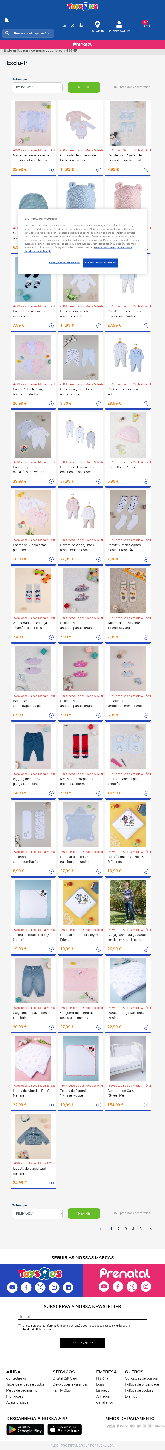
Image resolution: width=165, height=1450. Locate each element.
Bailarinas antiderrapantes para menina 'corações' (28, 704)
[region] (82, 241)
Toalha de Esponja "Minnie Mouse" (73, 1093)
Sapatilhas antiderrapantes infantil (124, 703)
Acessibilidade (17, 1402)
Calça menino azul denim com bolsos (31, 1015)
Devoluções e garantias (70, 1384)
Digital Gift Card (65, 1378)
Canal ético (104, 1402)
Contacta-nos (16, 1378)
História (102, 1378)
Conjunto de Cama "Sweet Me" (121, 1093)
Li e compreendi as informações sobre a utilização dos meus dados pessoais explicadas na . (77, 1328)
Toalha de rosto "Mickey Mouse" (31, 937)
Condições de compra (141, 1378)
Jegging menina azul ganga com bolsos (28, 781)
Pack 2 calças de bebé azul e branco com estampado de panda (76, 392)
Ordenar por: (20, 79)
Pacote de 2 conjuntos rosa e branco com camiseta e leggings (77, 548)
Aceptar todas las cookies (100, 263)
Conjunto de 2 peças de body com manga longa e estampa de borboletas (79, 158)
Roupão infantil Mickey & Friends (79, 937)
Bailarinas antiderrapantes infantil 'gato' (77, 704)
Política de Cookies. (105, 247)
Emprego (103, 1390)
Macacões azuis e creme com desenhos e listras (31, 158)
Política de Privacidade (37, 1330)
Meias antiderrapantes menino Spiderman (76, 781)
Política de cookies (139, 1390)
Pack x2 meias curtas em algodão (31, 314)
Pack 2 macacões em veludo (123, 392)
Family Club (62, 1390)
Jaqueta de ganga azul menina (29, 1171)
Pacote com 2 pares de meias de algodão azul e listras (125, 158)
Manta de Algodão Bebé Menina (31, 1093)
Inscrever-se (82, 1343)
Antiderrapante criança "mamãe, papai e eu (30, 625)
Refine (84, 87)
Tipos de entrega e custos (25, 1384)
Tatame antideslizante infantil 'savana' (123, 625)
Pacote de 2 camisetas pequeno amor (30, 547)
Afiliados (103, 1396)
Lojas (100, 1384)
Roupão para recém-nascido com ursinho (76, 859)
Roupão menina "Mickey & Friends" (125, 859)
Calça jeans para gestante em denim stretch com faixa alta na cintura (126, 937)
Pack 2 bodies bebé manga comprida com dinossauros (76, 314)
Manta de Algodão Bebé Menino (125, 1015)
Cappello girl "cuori (121, 467)
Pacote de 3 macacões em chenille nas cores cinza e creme (77, 470)
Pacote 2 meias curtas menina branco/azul (124, 547)
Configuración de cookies (64, 262)
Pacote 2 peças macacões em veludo (28, 469)
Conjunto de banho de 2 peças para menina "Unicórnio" (78, 1015)
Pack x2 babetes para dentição (123, 781)
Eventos (131, 1396)
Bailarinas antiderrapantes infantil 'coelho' (77, 626)
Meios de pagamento (21, 1390)
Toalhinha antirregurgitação (25, 859)
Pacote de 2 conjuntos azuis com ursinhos (124, 314)
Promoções (14, 1396)
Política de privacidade (142, 1384)
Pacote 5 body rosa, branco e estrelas (28, 392)
